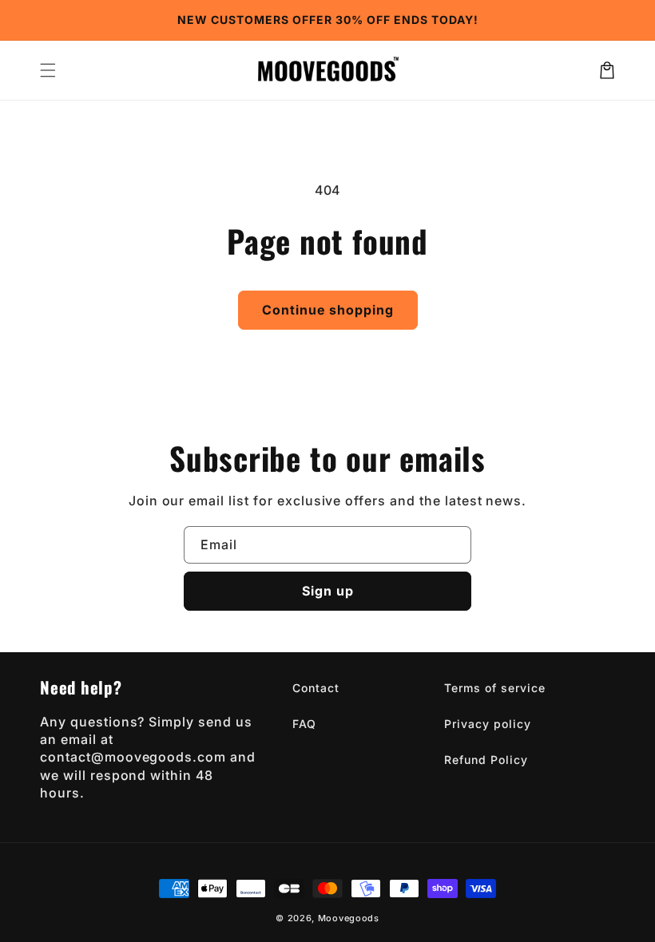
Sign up (328, 591)
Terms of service (494, 688)
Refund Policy (485, 759)
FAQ (304, 723)
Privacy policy (487, 723)
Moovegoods (348, 918)
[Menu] (48, 70)
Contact (315, 688)
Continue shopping (328, 310)
